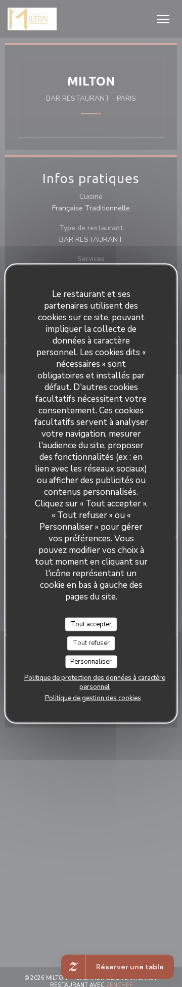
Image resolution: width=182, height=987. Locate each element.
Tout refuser (91, 643)
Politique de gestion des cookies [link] (93, 698)
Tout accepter (91, 623)
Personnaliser (91, 661)
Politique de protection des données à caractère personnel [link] (94, 682)
